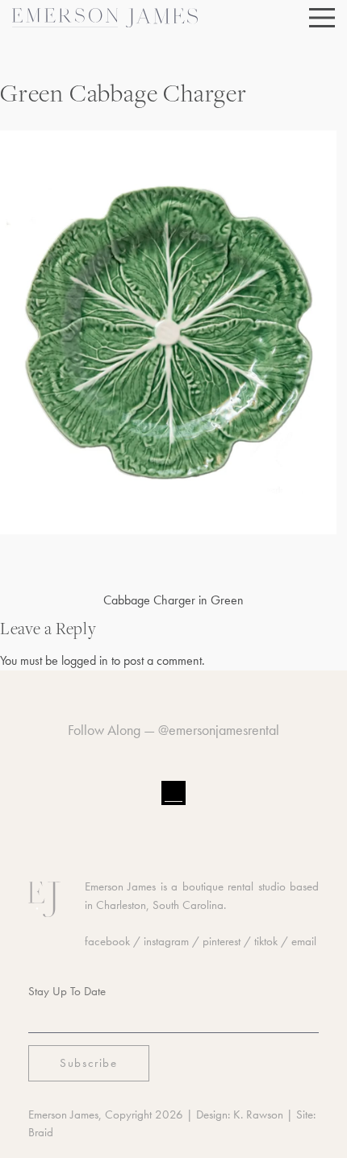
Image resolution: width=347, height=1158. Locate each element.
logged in (84, 660)
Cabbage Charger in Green (173, 599)
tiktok (266, 941)
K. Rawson (258, 1114)
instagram (166, 941)
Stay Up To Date (67, 991)
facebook (107, 941)
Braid (40, 1132)
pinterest (221, 941)
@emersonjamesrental (218, 729)
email (303, 941)
